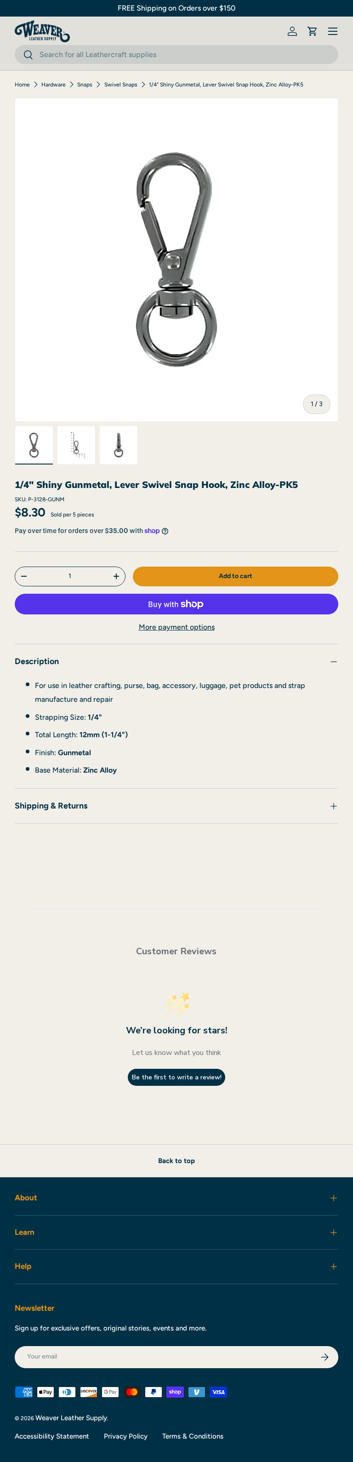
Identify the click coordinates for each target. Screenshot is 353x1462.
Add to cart (235, 576)
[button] (312, 31)
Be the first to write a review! (177, 1077)
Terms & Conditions (192, 1436)
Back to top (176, 1161)
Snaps (84, 84)
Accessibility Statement (52, 1436)
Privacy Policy (126, 1436)
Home (22, 84)
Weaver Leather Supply (71, 1418)
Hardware (53, 84)
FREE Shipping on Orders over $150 (176, 8)
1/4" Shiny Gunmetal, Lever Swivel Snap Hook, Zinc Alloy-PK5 (226, 84)
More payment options (177, 627)
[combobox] (176, 54)
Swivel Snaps (120, 84)
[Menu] (333, 31)
